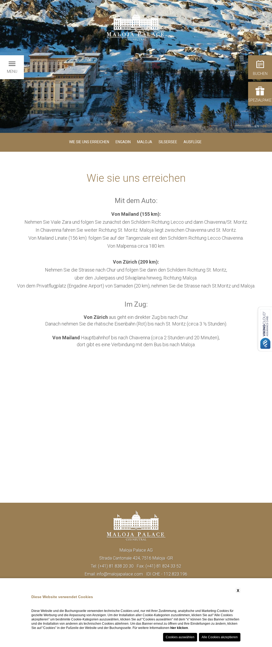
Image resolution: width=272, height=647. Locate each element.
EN (257, 126)
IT (249, 126)
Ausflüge (193, 142)
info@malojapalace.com (120, 574)
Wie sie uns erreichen (89, 142)
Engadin (123, 142)
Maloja (144, 142)
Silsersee (168, 142)
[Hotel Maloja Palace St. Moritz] (136, 25)
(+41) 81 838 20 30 (116, 566)
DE (265, 126)
